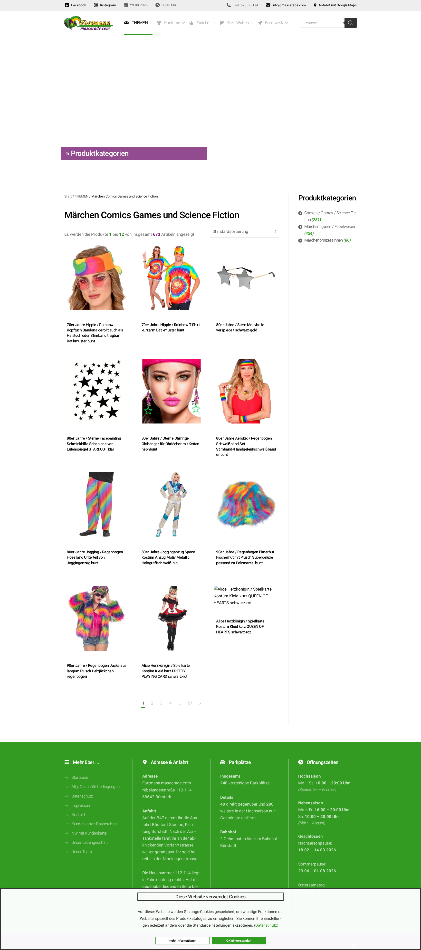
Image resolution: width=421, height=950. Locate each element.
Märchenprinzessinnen (323, 240)
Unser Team (81, 851)
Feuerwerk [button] (273, 22)
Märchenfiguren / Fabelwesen (329, 226)
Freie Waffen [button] (237, 22)
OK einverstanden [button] (238, 940)
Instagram (107, 5)
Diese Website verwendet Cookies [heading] (210, 897)
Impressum (81, 805)
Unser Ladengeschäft (89, 842)
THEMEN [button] (139, 22)
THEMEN (81, 196)
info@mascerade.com (288, 5)
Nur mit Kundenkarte (89, 833)
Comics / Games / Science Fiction (330, 216)
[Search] (350, 23)
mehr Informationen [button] (182, 940)
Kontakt (78, 814)
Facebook (78, 5)
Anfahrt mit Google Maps (337, 5)
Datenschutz (82, 796)
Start (68, 196)
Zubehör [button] (203, 22)
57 (190, 703)
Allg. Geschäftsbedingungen (95, 786)
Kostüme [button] (171, 22)
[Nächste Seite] (200, 703)
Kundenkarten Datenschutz (94, 824)
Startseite (79, 777)
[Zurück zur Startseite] (88, 23)
